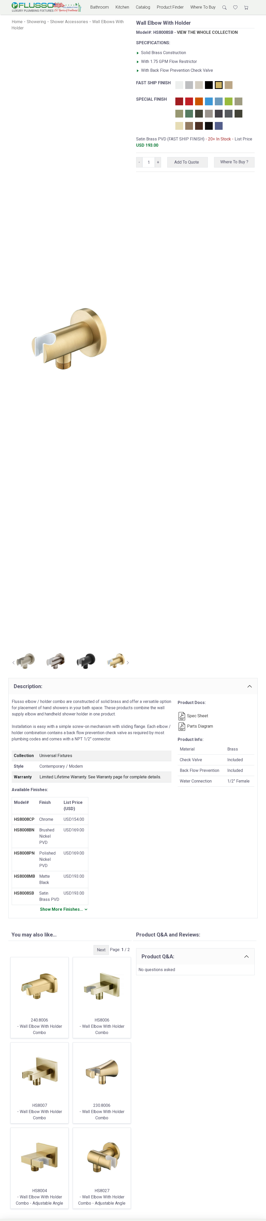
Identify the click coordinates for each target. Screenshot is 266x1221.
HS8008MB (24, 876)
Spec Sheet (197, 715)
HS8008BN (24, 830)
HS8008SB (24, 893)
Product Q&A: (158, 956)
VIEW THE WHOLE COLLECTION (207, 32)
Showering (36, 21)
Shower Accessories (69, 21)
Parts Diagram (199, 726)
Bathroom (99, 7)
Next (101, 949)
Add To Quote (187, 162)
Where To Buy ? (234, 161)
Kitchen (122, 7)
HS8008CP (24, 819)
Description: (28, 686)
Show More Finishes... (61, 909)
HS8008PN (24, 853)
